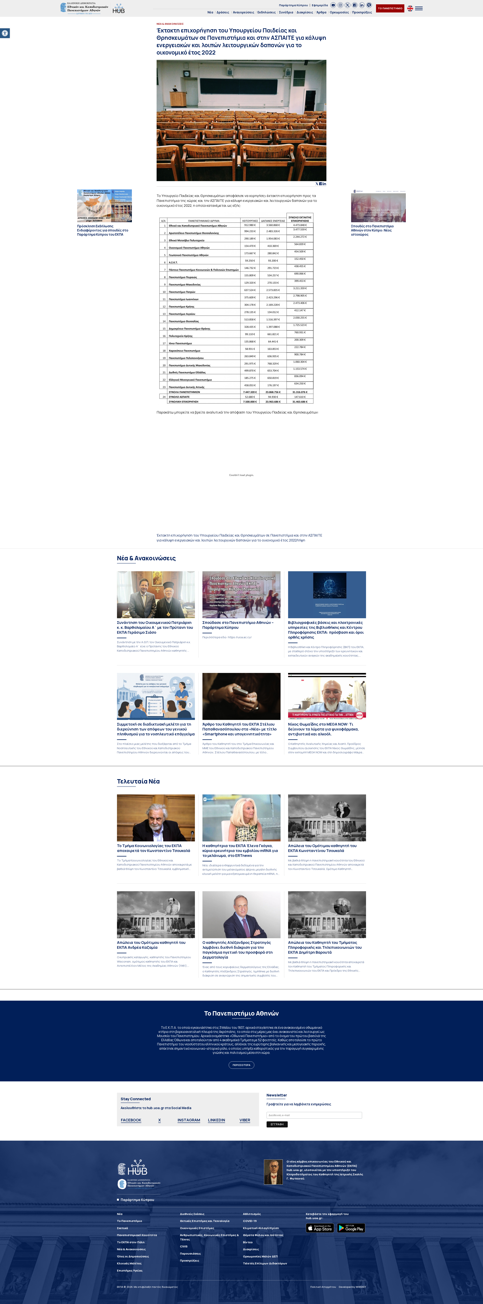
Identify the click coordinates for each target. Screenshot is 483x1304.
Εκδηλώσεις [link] (267, 12)
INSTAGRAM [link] (189, 1120)
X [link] (159, 1120)
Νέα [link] (210, 12)
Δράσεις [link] (223, 12)
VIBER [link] (245, 1120)
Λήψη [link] (301, 540)
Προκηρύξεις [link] (362, 12)
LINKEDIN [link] (216, 1120)
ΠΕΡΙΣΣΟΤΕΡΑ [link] (241, 1065)
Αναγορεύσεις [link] (243, 12)
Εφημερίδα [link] (320, 5)
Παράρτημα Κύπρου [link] (293, 5)
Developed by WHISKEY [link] (352, 1287)
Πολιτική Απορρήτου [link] (323, 1287)
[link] (5, 33)
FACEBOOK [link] (131, 1120)
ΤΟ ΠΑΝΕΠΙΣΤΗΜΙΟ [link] (390, 8)
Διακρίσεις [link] (305, 12)
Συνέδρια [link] (286, 12)
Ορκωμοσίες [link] (339, 12)
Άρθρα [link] (321, 12)
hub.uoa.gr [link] (314, 1218)
